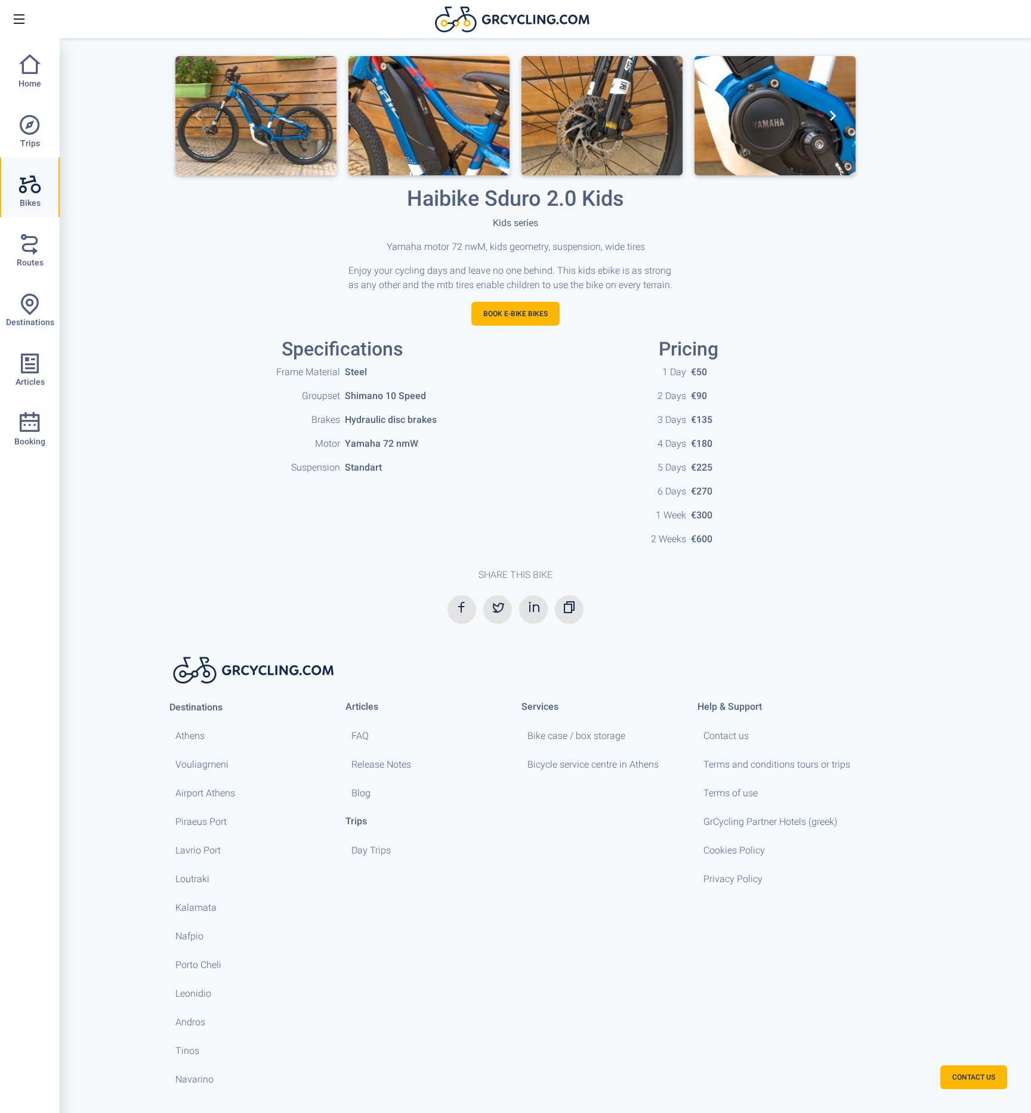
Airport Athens (205, 793)
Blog (361, 793)
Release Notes (381, 764)
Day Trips (371, 850)
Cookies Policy (734, 850)
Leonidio (193, 993)
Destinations (196, 707)
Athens (190, 735)
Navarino (194, 1079)
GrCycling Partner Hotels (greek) (770, 821)
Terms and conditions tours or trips (776, 764)
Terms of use (730, 793)
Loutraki (192, 879)
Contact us (726, 735)
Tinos (187, 1050)
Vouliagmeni (202, 764)
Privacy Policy (733, 879)
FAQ (360, 735)
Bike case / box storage (576, 735)
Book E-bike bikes (515, 314)
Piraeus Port (201, 821)
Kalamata (196, 907)
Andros (190, 1022)
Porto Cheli (198, 964)
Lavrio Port (198, 850)
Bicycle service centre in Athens (593, 764)
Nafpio (189, 936)
